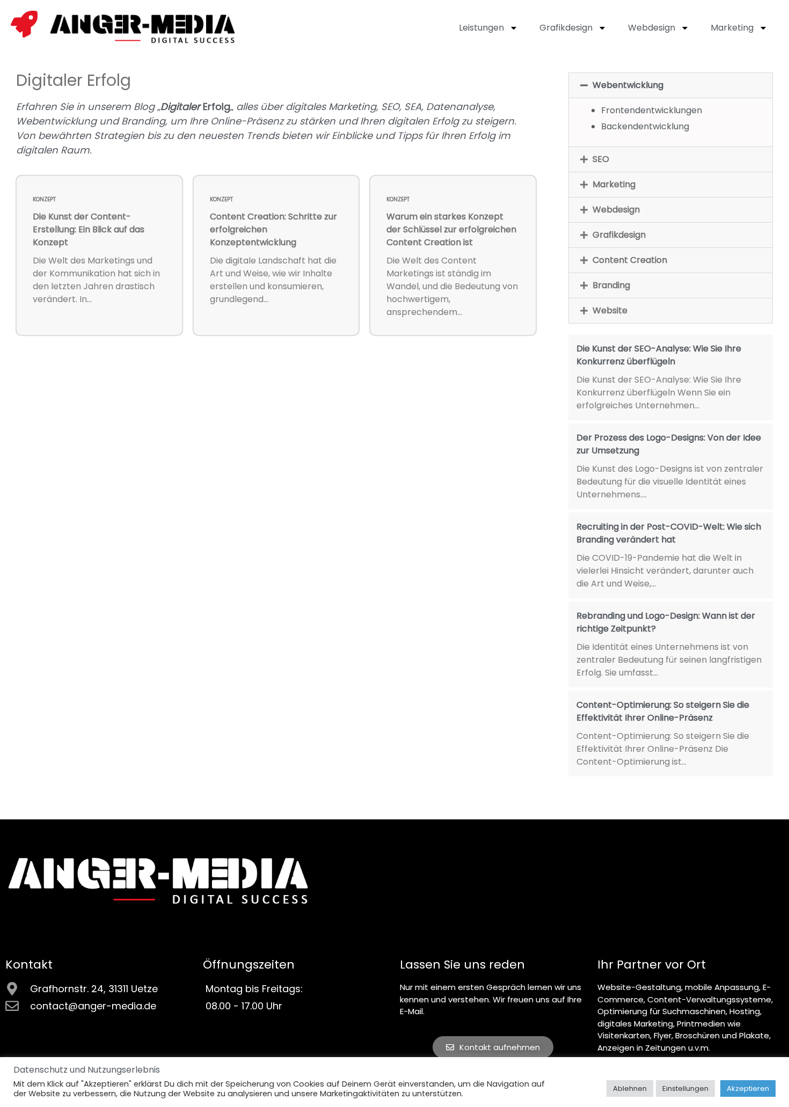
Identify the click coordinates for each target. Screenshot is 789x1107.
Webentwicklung (628, 85)
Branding (611, 285)
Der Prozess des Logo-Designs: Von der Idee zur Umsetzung (668, 444)
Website (610, 310)
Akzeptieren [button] (748, 1088)
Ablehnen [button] (630, 1088)
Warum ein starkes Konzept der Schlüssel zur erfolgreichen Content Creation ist (451, 229)
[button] (670, 85)
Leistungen (481, 27)
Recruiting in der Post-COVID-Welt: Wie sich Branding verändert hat (668, 533)
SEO (601, 159)
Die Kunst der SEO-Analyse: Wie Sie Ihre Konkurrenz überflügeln (658, 355)
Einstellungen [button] (685, 1088)
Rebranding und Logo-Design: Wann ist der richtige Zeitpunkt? (665, 622)
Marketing (732, 27)
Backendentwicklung (645, 126)
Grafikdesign (566, 27)
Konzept (44, 199)
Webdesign (651, 27)
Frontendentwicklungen (651, 110)
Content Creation (630, 260)
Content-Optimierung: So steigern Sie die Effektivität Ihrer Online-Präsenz (662, 711)
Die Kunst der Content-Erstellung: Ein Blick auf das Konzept (88, 229)
